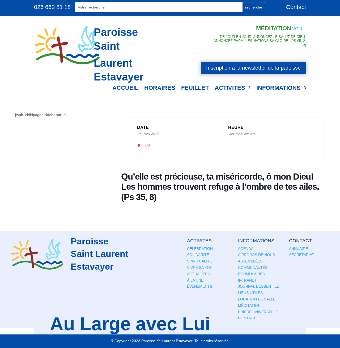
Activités (230, 87)
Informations (278, 87)
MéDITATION (249, 305)
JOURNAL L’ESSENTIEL (258, 286)
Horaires (159, 87)
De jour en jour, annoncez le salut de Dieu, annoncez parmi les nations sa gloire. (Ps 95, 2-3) (260, 41)
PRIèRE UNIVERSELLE (258, 312)
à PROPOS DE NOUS (256, 255)
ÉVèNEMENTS (199, 286)
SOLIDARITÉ (198, 255)
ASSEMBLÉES (250, 261)
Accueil (125, 87)
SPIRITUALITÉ (199, 261)
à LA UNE (195, 280)
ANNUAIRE (298, 249)
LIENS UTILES (250, 293)
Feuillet (195, 87)
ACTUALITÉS (198, 274)
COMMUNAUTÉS (252, 267)
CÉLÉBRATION (200, 249)
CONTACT (247, 318)
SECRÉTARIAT (301, 255)
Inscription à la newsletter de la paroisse (253, 68)
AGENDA (245, 249)
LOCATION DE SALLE (256, 299)
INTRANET (247, 280)
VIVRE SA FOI (199, 267)
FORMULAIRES (251, 274)
